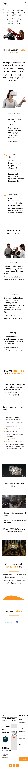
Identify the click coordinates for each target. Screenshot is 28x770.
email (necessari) (22, 730)
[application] (14, 470)
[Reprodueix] (3, 476)
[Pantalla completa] (24, 476)
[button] (14, 470)
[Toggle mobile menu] (25, 3)
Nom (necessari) (22, 721)
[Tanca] (15, 727)
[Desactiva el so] (22, 476)
